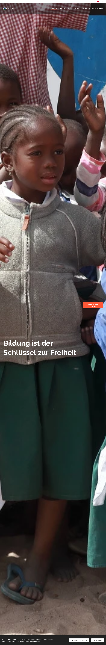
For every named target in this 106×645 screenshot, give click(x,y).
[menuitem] (54, 9)
